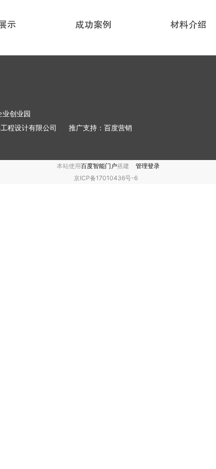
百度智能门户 (99, 166)
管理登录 (148, 166)
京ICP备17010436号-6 (106, 178)
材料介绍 (188, 25)
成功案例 (93, 25)
